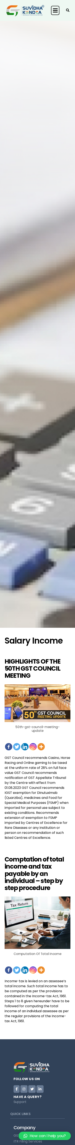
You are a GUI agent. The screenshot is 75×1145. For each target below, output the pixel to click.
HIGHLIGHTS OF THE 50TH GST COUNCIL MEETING (32, 668)
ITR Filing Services (28, 1141)
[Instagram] (33, 744)
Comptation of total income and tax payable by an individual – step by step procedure (34, 873)
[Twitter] (16, 744)
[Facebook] (8, 744)
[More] (41, 744)
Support (20, 1101)
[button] (45, 1136)
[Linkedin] (25, 744)
